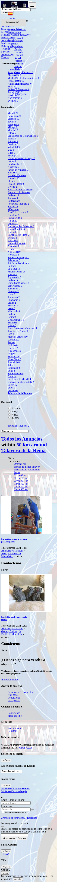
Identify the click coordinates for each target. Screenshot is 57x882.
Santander (13, 232)
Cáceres (12, 384)
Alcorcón (13, 246)
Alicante (13, 141)
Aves (4, 553)
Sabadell (13, 206)
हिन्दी (16, 75)
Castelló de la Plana (18, 234)
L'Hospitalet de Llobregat (21, 158)
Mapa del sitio (15, 715)
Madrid (13, 113)
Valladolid (14, 147)
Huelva (12, 274)
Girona (12, 376)
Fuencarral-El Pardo (19, 192)
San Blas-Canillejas (18, 257)
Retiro (12, 317)
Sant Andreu (15, 285)
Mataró (12, 322)
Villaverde (14, 311)
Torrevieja (14, 362)
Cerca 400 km (21, 486)
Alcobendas (14, 350)
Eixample (13, 155)
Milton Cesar (25, 747)
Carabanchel (15, 164)
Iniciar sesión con (15, 788)
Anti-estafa (13, 694)
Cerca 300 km (21, 483)
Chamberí (13, 291)
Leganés (13, 223)
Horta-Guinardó (16, 243)
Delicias (13, 345)
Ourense (13, 348)
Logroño (13, 266)
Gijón (11, 152)
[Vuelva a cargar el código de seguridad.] (2, 826)
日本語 (18, 84)
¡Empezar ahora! (9, 679)
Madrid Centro (16, 271)
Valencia (13, 118)
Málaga (13, 127)
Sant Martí (14, 172)
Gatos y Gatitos (9, 631)
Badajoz (13, 280)
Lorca (11, 387)
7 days (15, 414)
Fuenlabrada (15, 217)
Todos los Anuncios (18, 425)
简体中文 (19, 80)
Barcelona (14, 116)
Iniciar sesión (20, 35)
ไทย (16, 87)
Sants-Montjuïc (16, 229)
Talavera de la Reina (20, 393)
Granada (13, 178)
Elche (11, 181)
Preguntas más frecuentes (20, 692)
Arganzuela (14, 277)
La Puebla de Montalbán (11, 555)
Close (5, 873)
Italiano (18, 66)
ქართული (20, 94)
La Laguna (14, 268)
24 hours (16, 408)
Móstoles (13, 209)
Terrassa (13, 198)
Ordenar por (20, 464)
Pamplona (13, 215)
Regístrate (19, 38)
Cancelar (22, 838)
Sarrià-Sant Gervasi (18, 283)
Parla (11, 342)
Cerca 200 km (21, 481)
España (6, 854)
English (18, 49)
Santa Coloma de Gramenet (22, 328)
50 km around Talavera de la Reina (24, 447)
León (11, 308)
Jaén (11, 334)
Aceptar (18, 879)
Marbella (13, 305)
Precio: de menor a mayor (27, 466)
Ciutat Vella (14, 359)
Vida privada (14, 700)
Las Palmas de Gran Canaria (23, 135)
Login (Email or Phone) (13, 800)
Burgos (12, 237)
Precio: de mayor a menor (27, 469)
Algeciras (13, 339)
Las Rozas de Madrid (19, 379)
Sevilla (12, 121)
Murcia (13, 130)
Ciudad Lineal (16, 184)
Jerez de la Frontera (18, 203)
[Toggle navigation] (32, 5)
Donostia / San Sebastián (21, 226)
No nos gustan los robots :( (14, 823)
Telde (11, 365)
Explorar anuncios (17, 29)
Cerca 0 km (19, 475)
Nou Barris (14, 251)
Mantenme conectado (15, 812)
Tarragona (14, 297)
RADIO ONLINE (12, 22)
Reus (11, 353)
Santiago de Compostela (21, 382)
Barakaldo (14, 367)
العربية (18, 58)
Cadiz (11, 314)
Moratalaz (13, 356)
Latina (12, 161)
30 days (15, 417)
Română (18, 91)
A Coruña (13, 167)
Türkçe (18, 69)
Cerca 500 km (21, 489)
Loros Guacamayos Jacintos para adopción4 (14, 540)
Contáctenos (14, 713)
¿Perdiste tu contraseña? (13, 817)
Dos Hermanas (16, 319)
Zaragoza (13, 124)
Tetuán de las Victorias (20, 263)
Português (19, 60)
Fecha (17, 472)
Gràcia (12, 325)
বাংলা (16, 77)
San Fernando (15, 373)
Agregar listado (15, 46)
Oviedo (12, 186)
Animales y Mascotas (12, 550)
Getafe (12, 249)
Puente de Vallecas (18, 169)
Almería (13, 220)
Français (18, 52)
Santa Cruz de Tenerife (20, 189)
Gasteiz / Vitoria (17, 175)
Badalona (13, 195)
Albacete (13, 240)
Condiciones (14, 697)
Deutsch (18, 63)
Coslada (13, 390)
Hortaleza (13, 254)
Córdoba (13, 144)
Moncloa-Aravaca (18, 336)
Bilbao (12, 138)
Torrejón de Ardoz (18, 331)
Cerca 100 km (21, 478)
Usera (11, 294)
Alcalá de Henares (18, 212)
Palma (12, 133)
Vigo (11, 150)
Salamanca (14, 260)
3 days (15, 411)
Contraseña (7, 806)
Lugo (11, 370)
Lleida (12, 302)
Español (18, 55)
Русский (19, 72)
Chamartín (14, 300)
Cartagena (14, 201)
